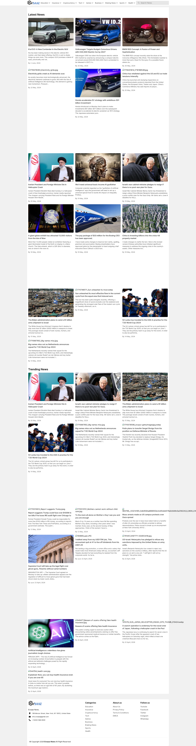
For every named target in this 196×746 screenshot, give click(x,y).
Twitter (143, 713)
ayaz (33, 582)
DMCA (115, 716)
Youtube (143, 707)
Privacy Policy (118, 710)
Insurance (89, 710)
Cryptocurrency (91, 713)
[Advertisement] (98, 136)
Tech (87, 716)
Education (89, 707)
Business (89, 722)
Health (87, 731)
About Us (116, 707)
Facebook (144, 710)
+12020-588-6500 (38, 720)
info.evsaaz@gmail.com (40, 717)
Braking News (90, 725)
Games (88, 719)
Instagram (144, 716)
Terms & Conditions (121, 713)
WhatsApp (144, 719)
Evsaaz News (49, 742)
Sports (88, 728)
